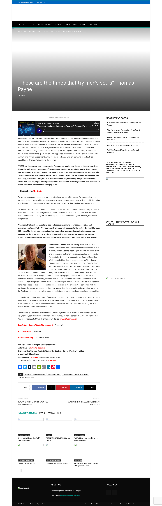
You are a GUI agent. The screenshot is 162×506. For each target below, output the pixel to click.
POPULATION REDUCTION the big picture (122, 145)
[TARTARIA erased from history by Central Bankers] (87, 427)
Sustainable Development (25, 460)
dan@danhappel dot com (70, 496)
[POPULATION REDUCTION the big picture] (59, 427)
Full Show (28, 374)
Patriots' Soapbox (37, 348)
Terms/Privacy (96, 504)
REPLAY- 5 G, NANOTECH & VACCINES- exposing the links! (33, 403)
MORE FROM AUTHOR (50, 413)
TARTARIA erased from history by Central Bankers (123, 151)
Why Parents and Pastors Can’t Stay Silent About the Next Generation (123, 131)
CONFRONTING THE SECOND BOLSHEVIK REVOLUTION (84, 403)
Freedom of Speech (24, 435)
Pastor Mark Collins (54, 374)
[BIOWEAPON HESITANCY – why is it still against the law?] (87, 452)
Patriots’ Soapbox (138, 504)
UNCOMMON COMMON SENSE (56, 463)
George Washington (39, 374)
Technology (78, 460)
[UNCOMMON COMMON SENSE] (59, 452)
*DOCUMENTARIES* (44, 24)
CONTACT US (41, 2)
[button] (141, 24)
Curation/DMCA (125, 504)
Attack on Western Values (32, 31)
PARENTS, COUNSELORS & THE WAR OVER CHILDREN (123, 138)
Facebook (34, 357)
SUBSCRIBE (59, 24)
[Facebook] (140, 2)
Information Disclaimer (110, 504)
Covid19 (49, 435)
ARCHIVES (30, 24)
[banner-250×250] (125, 250)
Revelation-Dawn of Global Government (75, 374)
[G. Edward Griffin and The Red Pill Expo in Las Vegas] (31, 427)
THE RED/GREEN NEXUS (26, 463)
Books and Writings (26, 337)
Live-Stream (93, 24)
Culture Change (79, 435)
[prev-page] (19, 470)
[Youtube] (143, 2)
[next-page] (22, 470)
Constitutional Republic (53, 460)
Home (21, 24)
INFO (68, 24)
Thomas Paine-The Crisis (26, 377)
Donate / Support (79, 24)
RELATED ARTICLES (27, 413)
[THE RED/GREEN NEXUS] (31, 452)
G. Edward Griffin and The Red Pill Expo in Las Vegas (124, 124)
